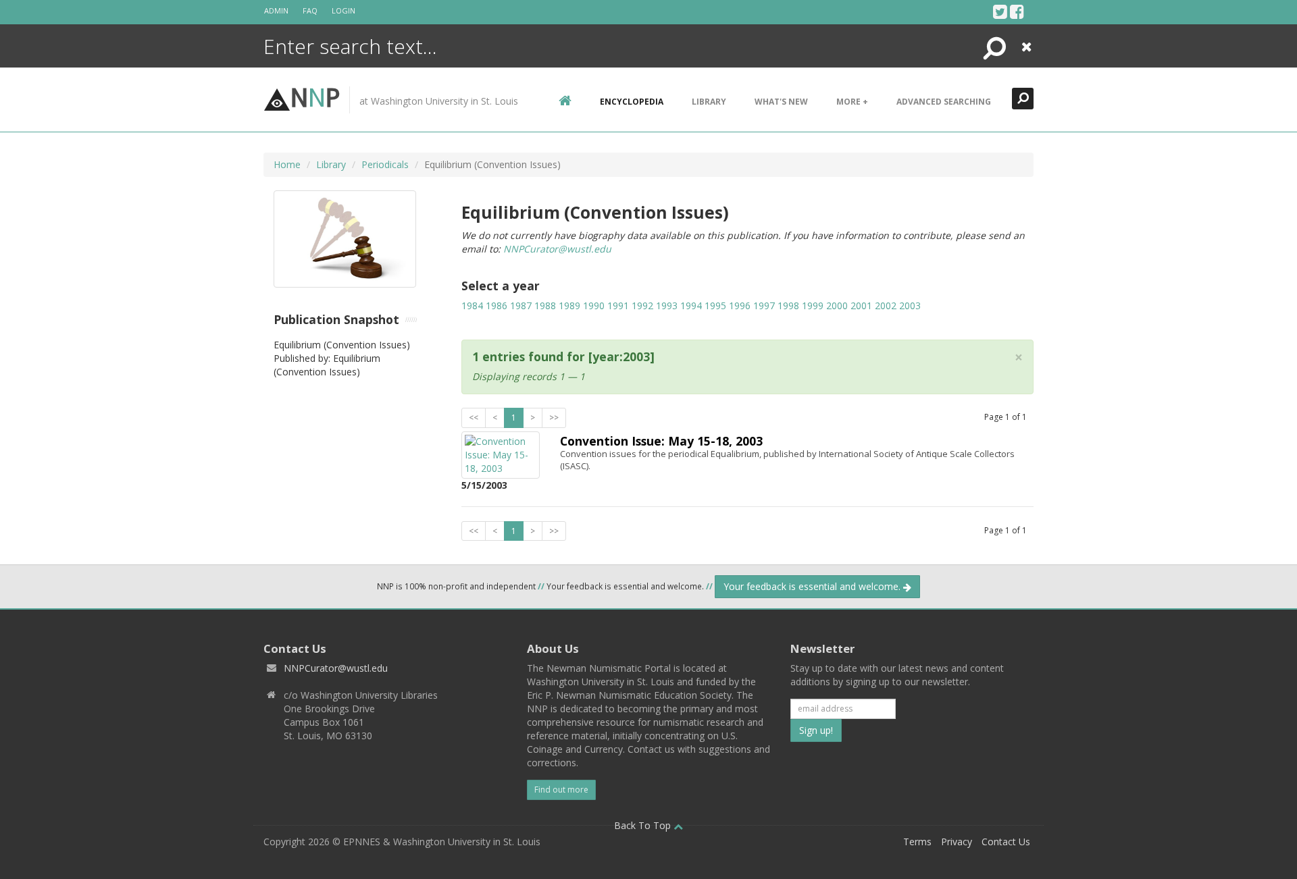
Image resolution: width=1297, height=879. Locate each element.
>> (554, 417)
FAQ (310, 10)
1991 (618, 305)
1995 (715, 305)
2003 (910, 305)
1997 (764, 305)
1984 (472, 305)
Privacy (956, 841)
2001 (861, 305)
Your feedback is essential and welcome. (813, 586)
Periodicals (385, 164)
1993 (667, 305)
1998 (788, 305)
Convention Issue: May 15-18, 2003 (661, 441)
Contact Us (1006, 841)
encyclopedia (631, 101)
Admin (276, 10)
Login (343, 10)
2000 (837, 305)
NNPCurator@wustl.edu (557, 248)
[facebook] (1017, 11)
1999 (812, 305)
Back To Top (643, 825)
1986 (496, 305)
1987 (521, 305)
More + (852, 101)
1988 (545, 305)
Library (709, 101)
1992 (642, 305)
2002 (885, 305)
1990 (594, 305)
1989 (569, 305)
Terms (917, 841)
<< (473, 417)
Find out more (561, 789)
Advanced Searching (943, 101)
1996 (740, 305)
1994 (691, 305)
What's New (781, 101)
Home (287, 164)
